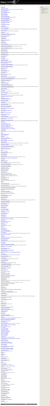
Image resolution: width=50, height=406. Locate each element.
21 (28, 404)
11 (15, 404)
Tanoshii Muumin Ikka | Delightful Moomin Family (45, 8)
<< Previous (2, 404)
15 (20, 404)
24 (32, 404)
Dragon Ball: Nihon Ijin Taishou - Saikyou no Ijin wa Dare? (45, 13)
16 (21, 404)
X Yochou (43, 11)
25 (33, 404)
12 (16, 404)
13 (17, 404)
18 (24, 404)
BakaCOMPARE (12, 2)
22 (29, 404)
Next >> (36, 404)
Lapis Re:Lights (44, 9)
